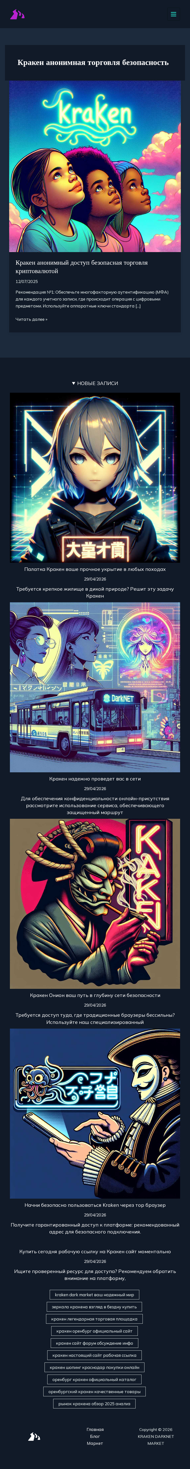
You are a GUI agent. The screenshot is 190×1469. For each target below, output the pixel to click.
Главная (95, 1429)
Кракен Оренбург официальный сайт (94, 1331)
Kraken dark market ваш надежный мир (94, 1294)
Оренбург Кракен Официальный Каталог (94, 1379)
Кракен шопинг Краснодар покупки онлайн (94, 1367)
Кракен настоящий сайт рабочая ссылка (94, 1355)
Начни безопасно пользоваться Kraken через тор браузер (95, 1205)
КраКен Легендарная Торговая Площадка (94, 1318)
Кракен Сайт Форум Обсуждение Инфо (94, 1343)
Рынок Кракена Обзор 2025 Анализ (94, 1403)
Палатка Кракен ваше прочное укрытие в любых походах (95, 569)
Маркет (95, 1443)
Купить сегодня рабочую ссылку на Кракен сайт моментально (95, 1251)
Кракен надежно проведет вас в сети (95, 779)
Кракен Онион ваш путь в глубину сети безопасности (95, 995)
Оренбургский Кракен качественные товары (94, 1391)
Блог (95, 1436)
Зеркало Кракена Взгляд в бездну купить (94, 1306)
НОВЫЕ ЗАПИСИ (97, 383)
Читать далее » (32, 319)
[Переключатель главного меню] (173, 14)
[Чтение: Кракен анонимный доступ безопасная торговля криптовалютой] (95, 166)
